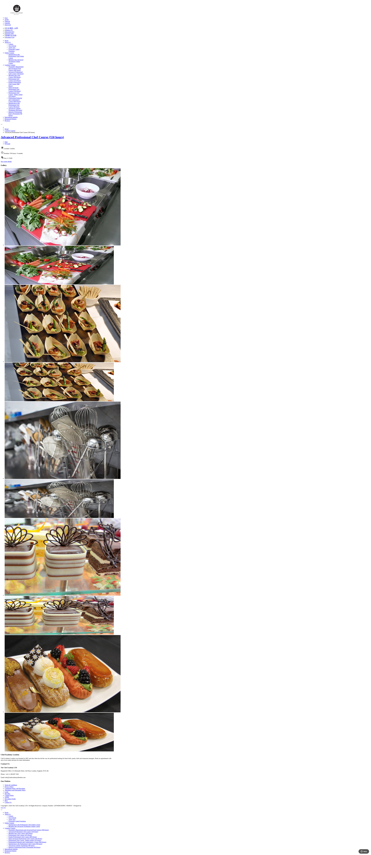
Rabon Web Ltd (86, 805)
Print (6, 142)
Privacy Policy (9, 787)
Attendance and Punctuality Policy (15, 790)
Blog (6, 800)
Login (6, 792)
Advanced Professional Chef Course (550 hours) (32, 137)
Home (6, 129)
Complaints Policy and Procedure (15, 788)
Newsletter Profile (10, 799)
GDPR (7, 797)
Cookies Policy (9, 795)
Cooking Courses (10, 131)
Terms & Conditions (11, 785)
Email (8, 144)
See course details (6, 161)
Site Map (7, 794)
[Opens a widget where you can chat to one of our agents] (363, 851)
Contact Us (8, 802)
